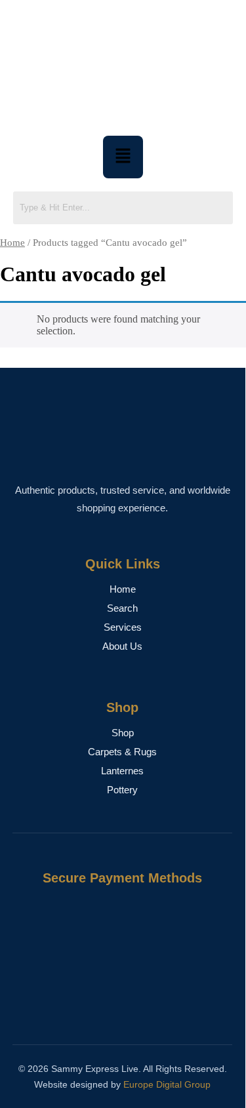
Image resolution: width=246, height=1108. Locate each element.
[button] (122, 157)
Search (122, 608)
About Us (122, 646)
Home (12, 242)
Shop (123, 732)
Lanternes (122, 770)
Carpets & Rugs (122, 751)
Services (123, 627)
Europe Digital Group (167, 1084)
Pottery (122, 789)
